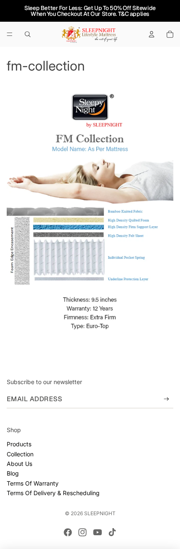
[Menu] (9, 34)
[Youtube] (98, 532)
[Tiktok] (112, 532)
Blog (13, 473)
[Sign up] (166, 399)
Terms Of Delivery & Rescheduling (53, 492)
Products (19, 444)
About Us (19, 463)
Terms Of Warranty (33, 483)
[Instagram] (82, 532)
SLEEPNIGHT (100, 513)
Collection (20, 454)
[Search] (27, 34)
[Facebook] (68, 532)
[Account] (151, 34)
